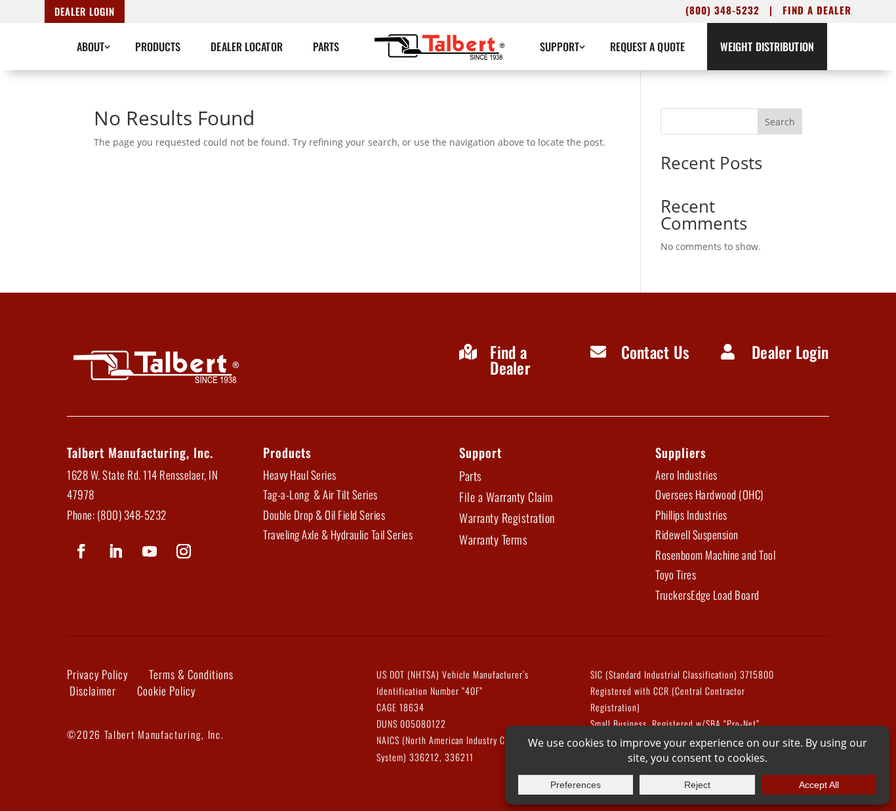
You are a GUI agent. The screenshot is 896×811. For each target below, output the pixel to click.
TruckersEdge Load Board (707, 595)
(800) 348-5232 (722, 10)
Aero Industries (686, 475)
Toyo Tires (675, 574)
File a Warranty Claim (506, 496)
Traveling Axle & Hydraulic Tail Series (338, 534)
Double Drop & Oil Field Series (324, 515)
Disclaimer (93, 690)
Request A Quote (647, 46)
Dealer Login (84, 11)
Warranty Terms (493, 539)
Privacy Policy (97, 674)
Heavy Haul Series (299, 475)
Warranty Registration (507, 517)
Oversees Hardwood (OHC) (709, 494)
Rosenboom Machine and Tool (715, 555)
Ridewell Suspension (697, 534)
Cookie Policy (166, 690)
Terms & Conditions (191, 674)
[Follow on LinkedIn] (115, 551)
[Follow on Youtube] (149, 551)
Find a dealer (817, 10)
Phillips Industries (691, 515)
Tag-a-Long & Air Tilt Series (320, 494)
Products (158, 46)
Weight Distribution (767, 46)
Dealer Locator (246, 46)
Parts (326, 46)
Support (560, 46)
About (91, 46)
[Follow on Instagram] (183, 551)
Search (780, 121)
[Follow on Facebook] (81, 551)
